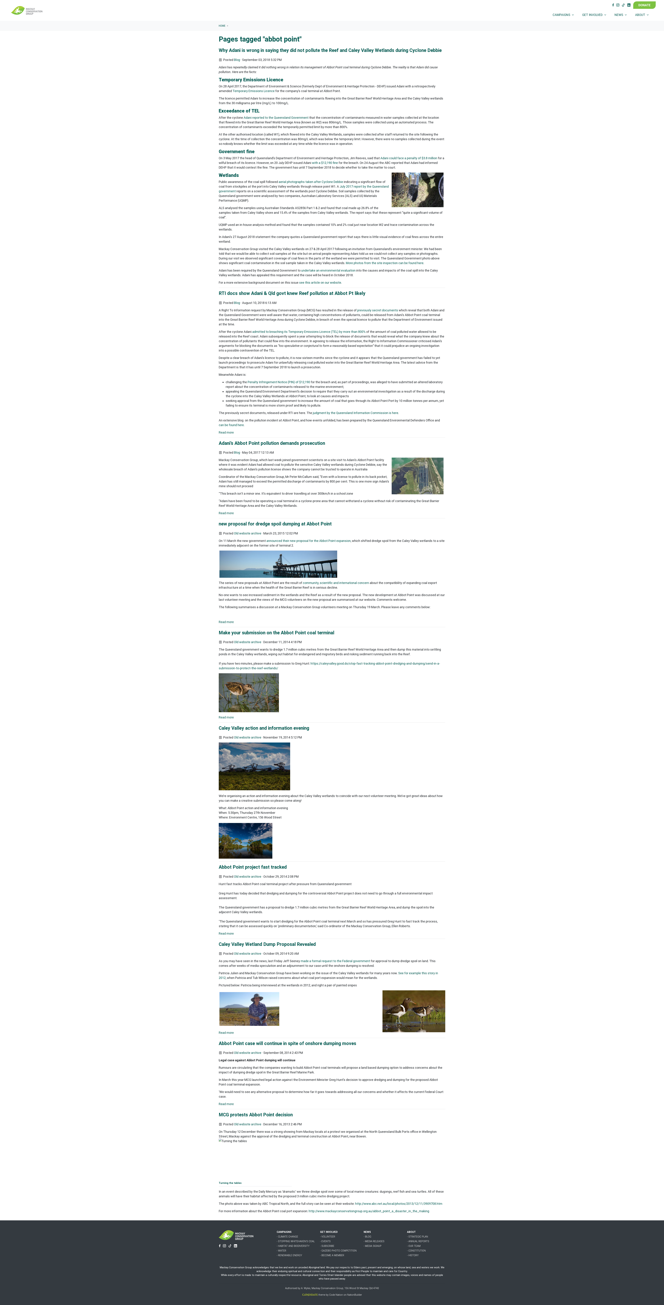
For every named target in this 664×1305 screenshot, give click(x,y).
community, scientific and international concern (336, 583)
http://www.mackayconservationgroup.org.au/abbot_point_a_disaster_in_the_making (369, 1211)
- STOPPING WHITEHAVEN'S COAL (296, 1241)
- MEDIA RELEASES (374, 1241)
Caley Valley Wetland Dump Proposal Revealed (267, 944)
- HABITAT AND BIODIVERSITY (293, 1246)
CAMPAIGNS (284, 1232)
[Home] (26, 10)
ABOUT (411, 1232)
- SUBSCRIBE (327, 1246)
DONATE (644, 5)
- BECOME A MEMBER (332, 1255)
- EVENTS (325, 1241)
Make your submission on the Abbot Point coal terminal (276, 633)
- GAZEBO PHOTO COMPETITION (338, 1250)
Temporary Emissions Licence (254, 91)
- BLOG (367, 1236)
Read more (226, 432)
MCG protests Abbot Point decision (256, 1115)
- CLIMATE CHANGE (287, 1236)
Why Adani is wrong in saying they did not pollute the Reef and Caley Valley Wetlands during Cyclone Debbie (330, 50)
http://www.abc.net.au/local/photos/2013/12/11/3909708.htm (398, 1203)
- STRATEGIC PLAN (417, 1236)
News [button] (619, 15)
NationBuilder (354, 1294)
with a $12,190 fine (325, 163)
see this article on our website (320, 282)
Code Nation (336, 1294)
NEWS (367, 1232)
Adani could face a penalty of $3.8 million (408, 158)
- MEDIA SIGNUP (372, 1246)
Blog (237, 60)
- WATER (281, 1250)
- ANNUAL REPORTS (418, 1241)
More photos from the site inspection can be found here (384, 263)
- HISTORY (413, 1255)
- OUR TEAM (414, 1246)
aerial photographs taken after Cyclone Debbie (311, 182)
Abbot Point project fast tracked (253, 867)
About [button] (640, 15)
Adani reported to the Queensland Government (276, 117)
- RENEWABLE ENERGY (289, 1255)
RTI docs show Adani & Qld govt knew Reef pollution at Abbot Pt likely (292, 293)
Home (222, 25)
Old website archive (247, 533)
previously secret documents (377, 310)
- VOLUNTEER (327, 1236)
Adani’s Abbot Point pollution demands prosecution (272, 443)
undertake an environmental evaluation (328, 270)
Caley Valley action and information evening (264, 728)
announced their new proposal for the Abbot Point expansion (308, 541)
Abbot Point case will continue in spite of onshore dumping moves (287, 1043)
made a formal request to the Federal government (335, 961)
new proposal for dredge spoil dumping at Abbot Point (275, 524)
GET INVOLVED (329, 1232)
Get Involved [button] (592, 15)
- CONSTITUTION (416, 1250)
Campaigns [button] (562, 15)
